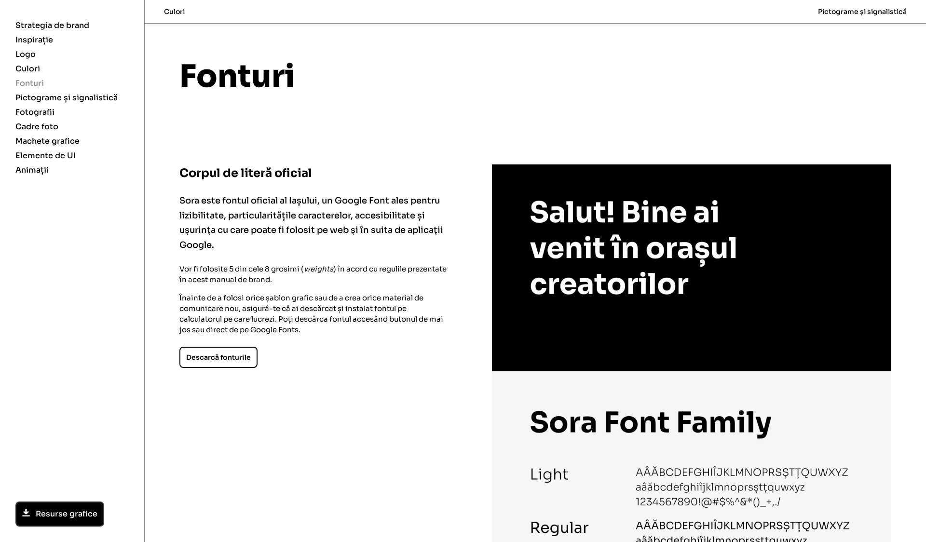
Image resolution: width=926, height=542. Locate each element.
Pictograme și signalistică (862, 11)
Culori (174, 11)
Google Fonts (274, 329)
